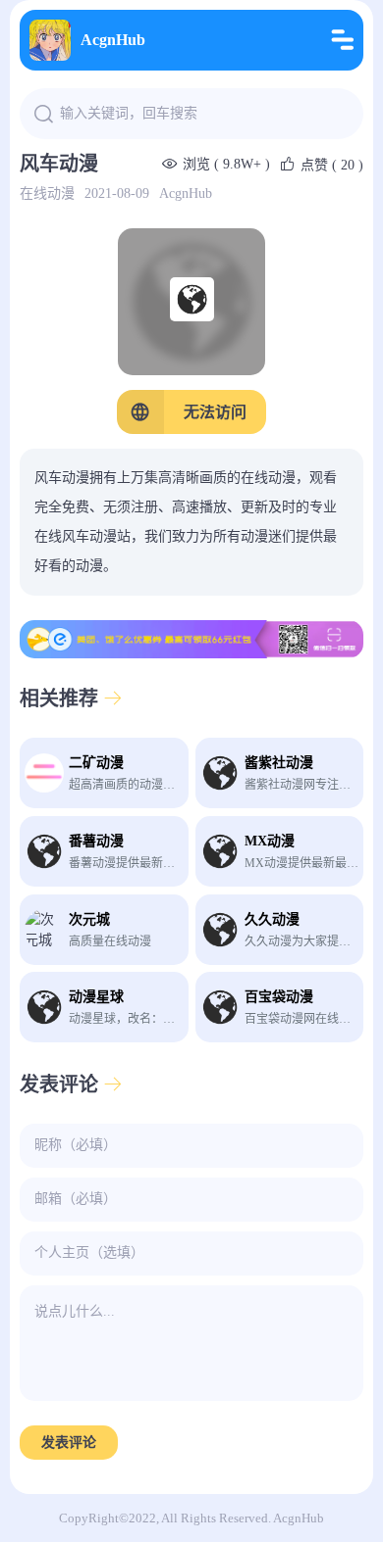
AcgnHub (113, 39)
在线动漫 (47, 193)
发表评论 (68, 1442)
